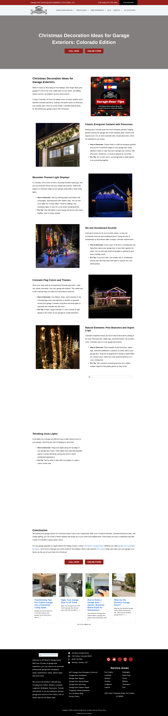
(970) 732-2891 (77, 659)
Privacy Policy (102, 710)
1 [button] (78, 624)
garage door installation (126, 546)
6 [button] (87, 624)
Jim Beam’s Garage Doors (93, 546)
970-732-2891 (112, 3)
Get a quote (101, 549)
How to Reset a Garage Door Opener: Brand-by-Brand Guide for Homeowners (69, 605)
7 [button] (89, 624)
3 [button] (82, 624)
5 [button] (85, 624)
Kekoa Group (87, 713)
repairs (36, 549)
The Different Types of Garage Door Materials (123, 602)
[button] (128, 2)
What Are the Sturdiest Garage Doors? (95, 602)
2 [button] (80, 624)
